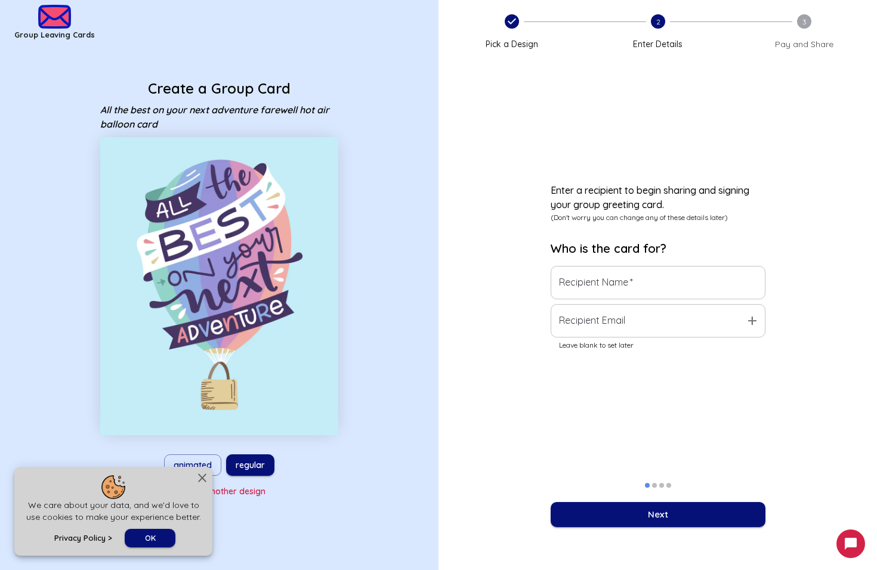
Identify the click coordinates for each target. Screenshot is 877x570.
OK (150, 538)
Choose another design (219, 491)
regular (250, 465)
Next (658, 514)
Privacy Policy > (83, 538)
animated (193, 465)
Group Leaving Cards (54, 34)
